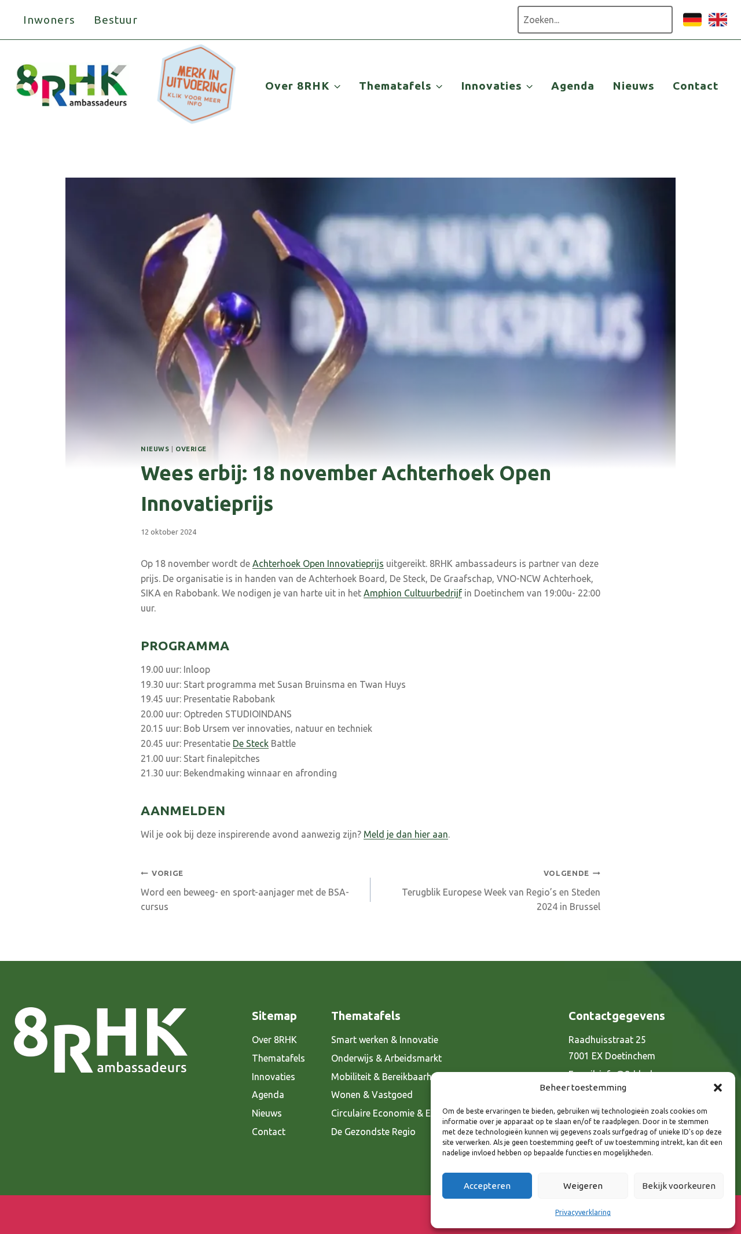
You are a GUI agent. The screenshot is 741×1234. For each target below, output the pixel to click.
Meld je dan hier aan (406, 834)
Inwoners (49, 19)
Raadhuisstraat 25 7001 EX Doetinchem (611, 1048)
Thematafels (278, 1058)
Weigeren (583, 1186)
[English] (718, 25)
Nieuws (633, 85)
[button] (718, 1087)
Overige (191, 448)
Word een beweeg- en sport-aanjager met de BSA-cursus (245, 890)
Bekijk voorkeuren (679, 1186)
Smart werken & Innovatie (384, 1039)
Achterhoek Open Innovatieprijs (318, 563)
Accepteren (487, 1186)
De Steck (251, 743)
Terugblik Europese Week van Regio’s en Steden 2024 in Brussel (501, 890)
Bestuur (116, 19)
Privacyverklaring (583, 1212)
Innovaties (273, 1076)
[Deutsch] (692, 25)
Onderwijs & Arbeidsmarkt (386, 1058)
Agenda (573, 85)
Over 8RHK (274, 1039)
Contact (695, 85)
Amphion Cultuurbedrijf (413, 593)
